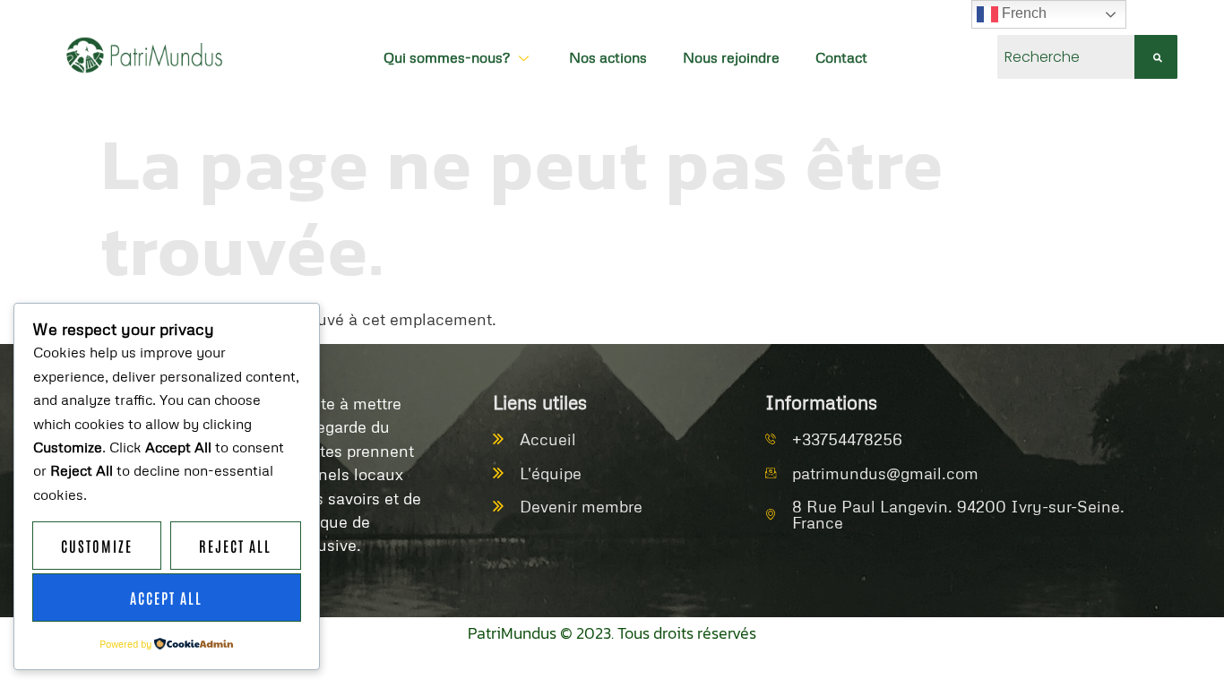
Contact (841, 57)
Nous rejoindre (731, 57)
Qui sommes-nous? (447, 57)
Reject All (235, 546)
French (1022, 13)
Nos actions (608, 57)
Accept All (166, 597)
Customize (97, 546)
